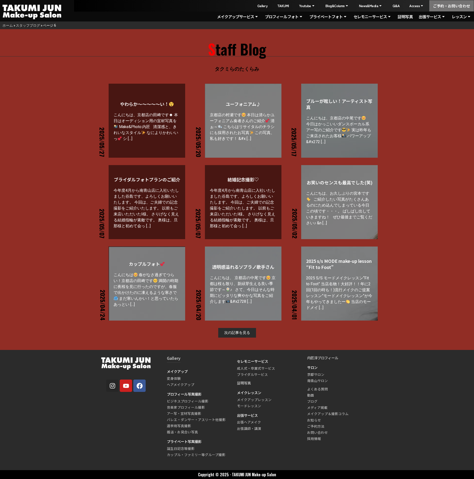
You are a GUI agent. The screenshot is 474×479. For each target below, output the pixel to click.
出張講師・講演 (249, 428)
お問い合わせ (317, 432)
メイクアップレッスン (254, 399)
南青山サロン (317, 380)
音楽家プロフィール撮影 (186, 407)
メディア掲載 (317, 407)
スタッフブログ (28, 25)
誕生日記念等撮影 (181, 448)
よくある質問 (317, 388)
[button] (237, 333)
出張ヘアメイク (249, 422)
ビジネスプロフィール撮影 (187, 401)
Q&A (396, 5)
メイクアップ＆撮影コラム (328, 413)
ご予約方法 (315, 426)
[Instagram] (112, 386)
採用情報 (314, 438)
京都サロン (315, 374)
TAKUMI (283, 5)
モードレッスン (249, 405)
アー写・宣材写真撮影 (184, 413)
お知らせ (314, 420)
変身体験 (174, 378)
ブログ (312, 401)
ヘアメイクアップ (180, 384)
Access (414, 5)
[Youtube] (126, 386)
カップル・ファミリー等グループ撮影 (196, 454)
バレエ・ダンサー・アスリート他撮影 (196, 419)
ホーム (7, 25)
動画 (310, 395)
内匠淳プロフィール (322, 357)
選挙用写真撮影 (179, 425)
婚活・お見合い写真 (182, 431)
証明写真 (405, 16)
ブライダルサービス (252, 374)
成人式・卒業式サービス (256, 368)
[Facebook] (139, 386)
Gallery (262, 5)
